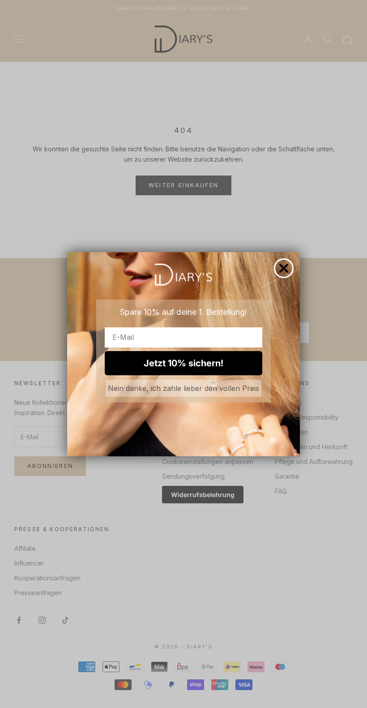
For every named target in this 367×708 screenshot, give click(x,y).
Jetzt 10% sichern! (183, 363)
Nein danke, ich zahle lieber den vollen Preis (183, 388)
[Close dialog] (284, 268)
